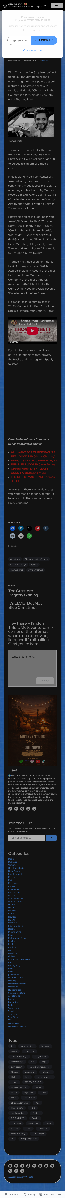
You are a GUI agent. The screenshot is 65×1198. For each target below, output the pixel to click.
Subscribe (45, 40)
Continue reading (32, 50)
